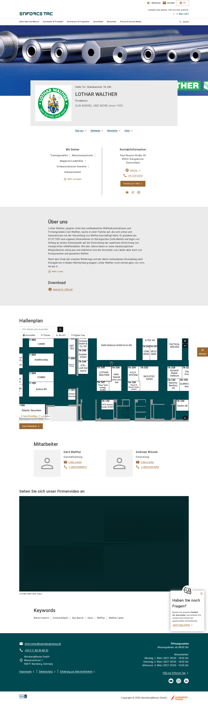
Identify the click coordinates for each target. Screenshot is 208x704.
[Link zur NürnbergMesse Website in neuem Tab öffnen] (179, 697)
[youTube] (171, 680)
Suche (184, 21)
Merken (202, 352)
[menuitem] (31, 21)
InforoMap (39, 419)
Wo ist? (62, 335)
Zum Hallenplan (29, 426)
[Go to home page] (39, 9)
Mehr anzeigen (73, 179)
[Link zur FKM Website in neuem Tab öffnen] (25, 696)
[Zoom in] (185, 341)
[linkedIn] (186, 680)
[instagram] (139, 192)
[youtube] (127, 192)
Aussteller (30, 335)
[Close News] (187, 590)
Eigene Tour (79, 335)
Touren (47, 335)
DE (182, 2)
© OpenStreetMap (29, 416)
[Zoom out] (185, 346)
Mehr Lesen (55, 271)
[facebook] (133, 192)
